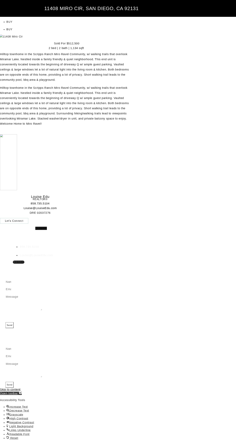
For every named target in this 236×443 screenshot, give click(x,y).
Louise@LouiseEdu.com (40, 208)
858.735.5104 (40, 203)
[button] (11, 393)
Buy (9, 22)
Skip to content (10, 389)
